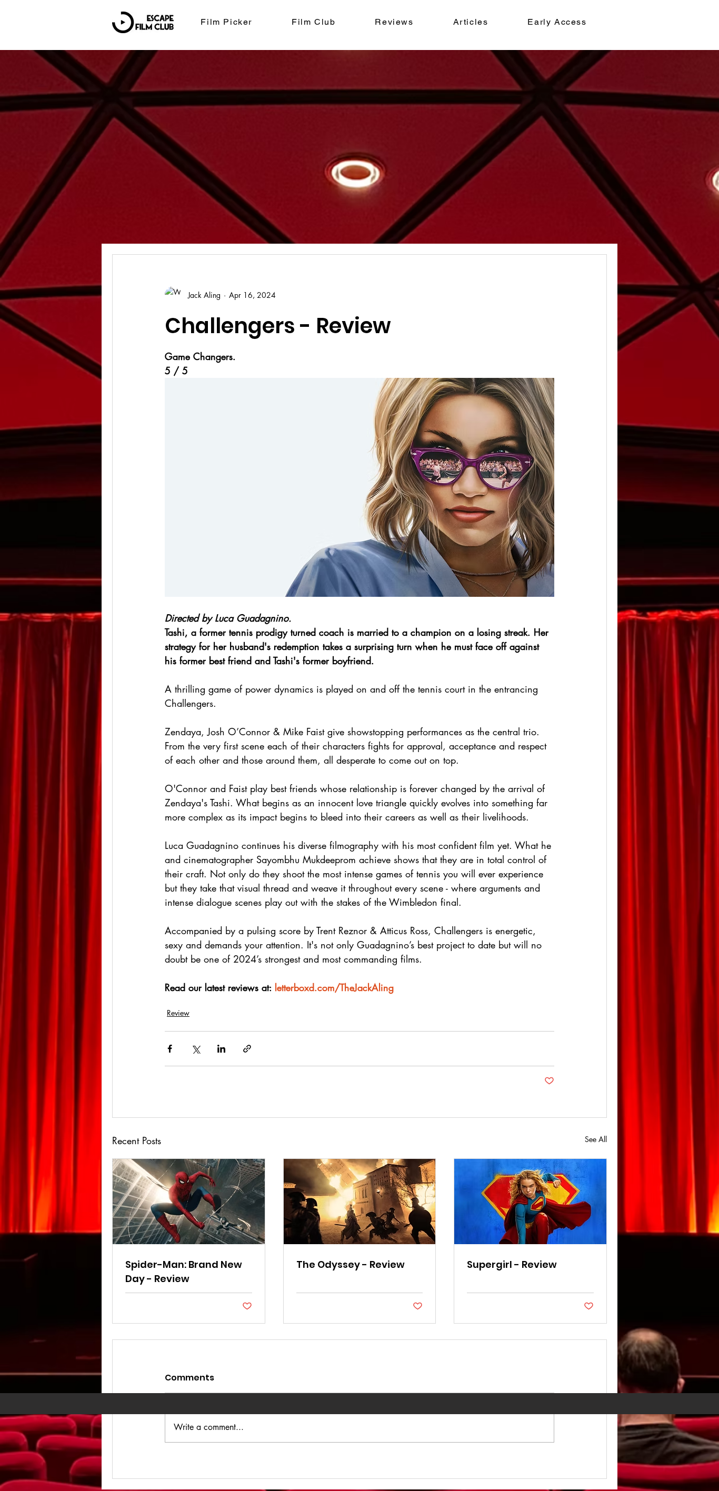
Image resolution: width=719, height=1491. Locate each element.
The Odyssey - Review (350, 1264)
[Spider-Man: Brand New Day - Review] (189, 1201)
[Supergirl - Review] (530, 1201)
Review (178, 1013)
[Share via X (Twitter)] (196, 1049)
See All (596, 1139)
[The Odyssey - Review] (360, 1201)
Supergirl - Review (512, 1264)
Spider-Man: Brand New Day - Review (183, 1271)
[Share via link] (247, 1049)
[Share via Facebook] (170, 1049)
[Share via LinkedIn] (221, 1049)
